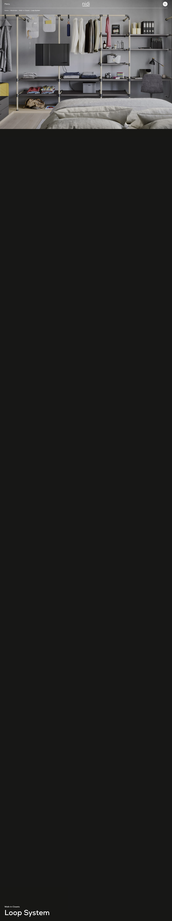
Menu (7, 4)
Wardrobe (13, 10)
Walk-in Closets (24, 10)
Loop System (35, 10)
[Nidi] (86, 4)
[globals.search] (165, 4)
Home (6, 10)
